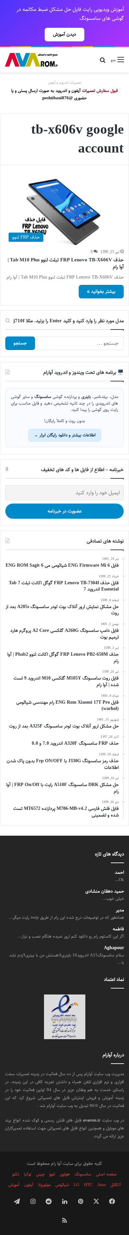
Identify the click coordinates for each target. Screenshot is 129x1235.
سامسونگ (82, 1174)
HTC (88, 1184)
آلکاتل (115, 1184)
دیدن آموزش (64, 34)
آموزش (14, 1184)
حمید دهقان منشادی (104, 891)
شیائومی (62, 1184)
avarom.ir (91, 1120)
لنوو (52, 1174)
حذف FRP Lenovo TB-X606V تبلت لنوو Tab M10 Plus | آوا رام (66, 263)
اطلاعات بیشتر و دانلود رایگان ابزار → (65, 435)
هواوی (65, 1174)
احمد (119, 872)
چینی (40, 1174)
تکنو (15, 1174)
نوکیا (27, 1174)
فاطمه (118, 929)
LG (76, 1184)
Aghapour (114, 948)
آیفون (28, 1184)
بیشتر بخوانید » (101, 291)
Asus (101, 1184)
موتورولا (44, 1184)
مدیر (120, 910)
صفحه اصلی (106, 1174)
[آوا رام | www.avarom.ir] (31, 60)
